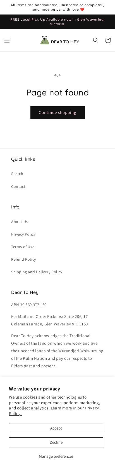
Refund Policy (23, 259)
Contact (18, 186)
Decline (56, 442)
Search (17, 173)
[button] (7, 40)
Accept (56, 428)
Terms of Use (22, 246)
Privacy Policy (23, 234)
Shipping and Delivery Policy (36, 271)
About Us (19, 221)
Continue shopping (57, 112)
